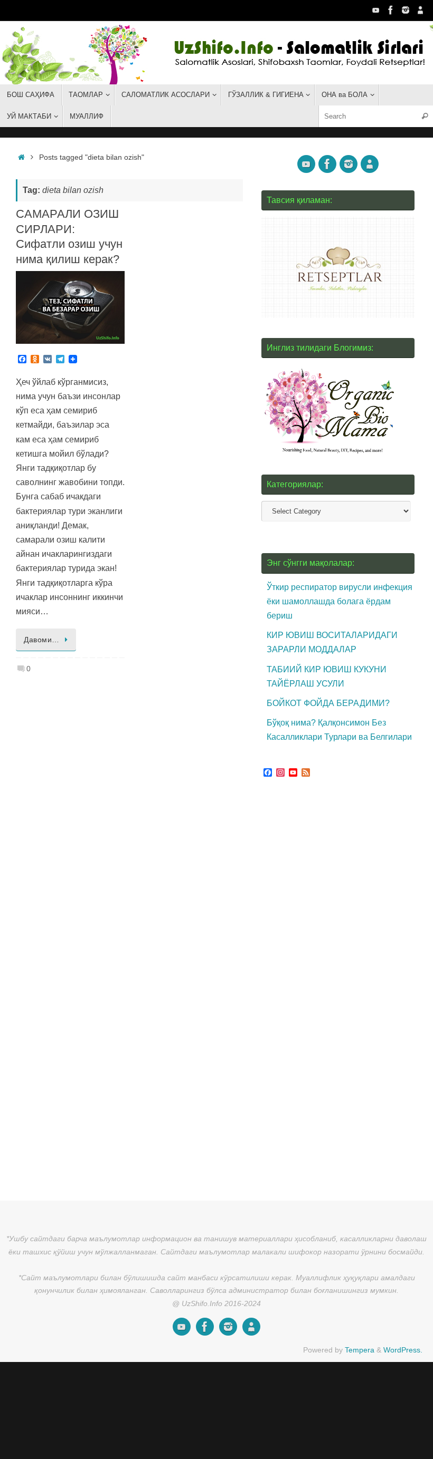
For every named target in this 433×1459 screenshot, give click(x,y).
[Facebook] (390, 10)
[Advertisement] (340, 985)
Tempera (359, 1350)
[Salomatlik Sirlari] (376, 10)
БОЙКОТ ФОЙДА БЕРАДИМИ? (328, 703)
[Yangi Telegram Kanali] (420, 10)
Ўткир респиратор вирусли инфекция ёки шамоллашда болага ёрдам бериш (339, 601)
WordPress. (402, 1350)
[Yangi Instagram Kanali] (405, 10)
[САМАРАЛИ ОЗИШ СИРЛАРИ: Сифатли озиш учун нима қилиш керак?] (70, 307)
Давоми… (42, 639)
